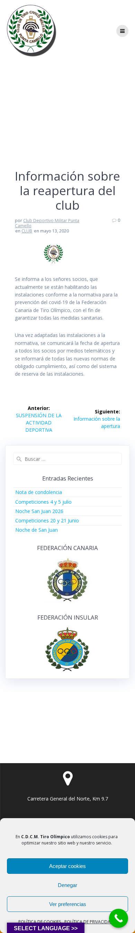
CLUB (26, 231)
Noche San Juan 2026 (39, 511)
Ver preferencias (67, 904)
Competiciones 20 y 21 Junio (47, 520)
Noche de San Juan (36, 530)
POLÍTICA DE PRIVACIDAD (89, 922)
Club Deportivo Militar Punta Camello (47, 223)
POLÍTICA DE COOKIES (39, 922)
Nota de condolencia (38, 492)
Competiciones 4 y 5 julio (43, 501)
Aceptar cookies (67, 866)
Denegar (67, 885)
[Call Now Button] (118, 918)
